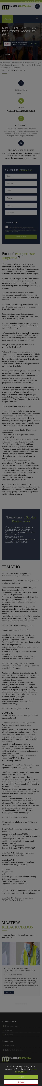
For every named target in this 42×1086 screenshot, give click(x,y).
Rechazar (21, 1082)
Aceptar (21, 1077)
